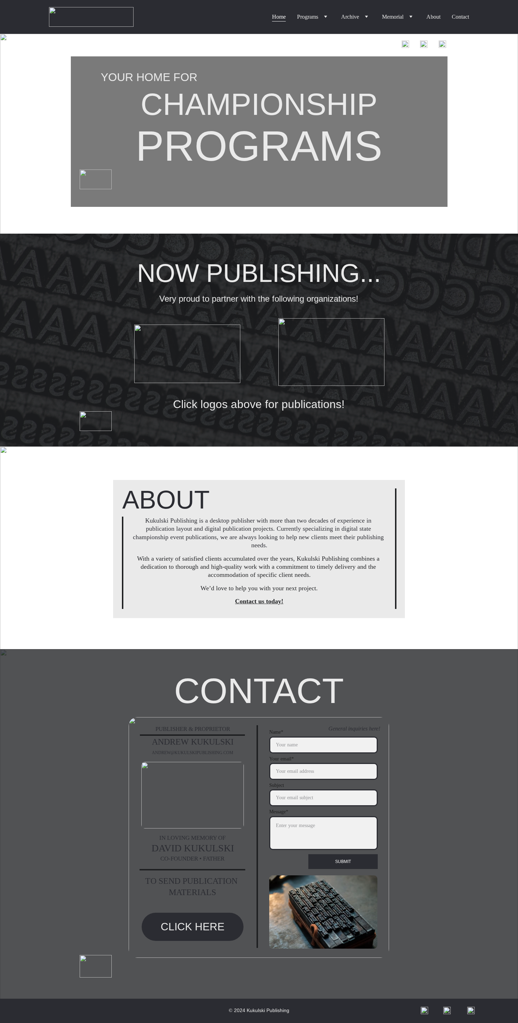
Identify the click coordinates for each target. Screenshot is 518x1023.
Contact (460, 17)
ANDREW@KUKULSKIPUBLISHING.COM (192, 752)
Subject (276, 785)
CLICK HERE (192, 926)
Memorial (392, 17)
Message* (278, 811)
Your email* (281, 759)
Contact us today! (259, 601)
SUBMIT (343, 861)
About (433, 17)
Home (279, 17)
